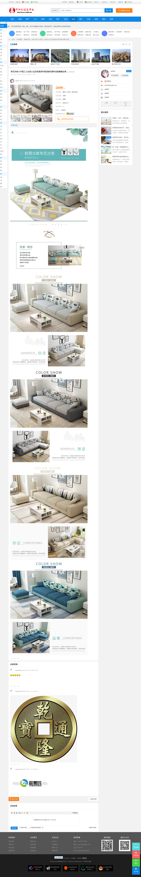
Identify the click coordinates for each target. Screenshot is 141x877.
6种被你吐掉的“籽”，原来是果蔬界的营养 (125, 128)
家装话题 (34, 35)
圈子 (81, 19)
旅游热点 (49, 32)
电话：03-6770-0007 (80, 841)
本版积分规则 (92, 827)
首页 (12, 19)
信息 (50, 19)
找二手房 (26, 32)
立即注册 (53, 820)
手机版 (73, 858)
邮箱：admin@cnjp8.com (82, 844)
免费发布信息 (125, 10)
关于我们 (11, 841)
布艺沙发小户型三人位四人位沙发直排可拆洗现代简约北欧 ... (51, 39)
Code (25, 813)
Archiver (67, 858)
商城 (20, 19)
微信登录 (89, 2)
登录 (48, 820)
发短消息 (125, 75)
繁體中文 (120, 2)
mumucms (18, 670)
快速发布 (104, 2)
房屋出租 (34, 32)
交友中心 (65, 35)
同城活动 (33, 850)
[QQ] (59, 858)
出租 (88, 19)
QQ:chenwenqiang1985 (81, 850)
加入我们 (11, 847)
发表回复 (14, 828)
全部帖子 (55, 10)
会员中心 (96, 2)
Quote (22, 813)
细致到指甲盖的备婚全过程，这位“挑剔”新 (125, 156)
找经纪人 (19, 35)
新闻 (42, 19)
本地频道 (19, 39)
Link (19, 813)
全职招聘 (119, 32)
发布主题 (14, 799)
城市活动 (49, 35)
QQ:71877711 (78, 847)
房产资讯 (57, 32)
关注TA (129, 71)
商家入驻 (55, 847)
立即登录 (64, 2)
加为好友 (115, 75)
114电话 (95, 32)
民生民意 (57, 35)
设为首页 (11, 2)
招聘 (96, 19)
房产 (27, 19)
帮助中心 (11, 844)
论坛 (73, 19)
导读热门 (111, 35)
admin (17, 81)
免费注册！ (72, 2)
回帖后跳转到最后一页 (37, 827)
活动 (65, 19)
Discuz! (60, 861)
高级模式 (75, 813)
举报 (18, 658)
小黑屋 (79, 858)
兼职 (104, 19)
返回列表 (94, 799)
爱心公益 (96, 35)
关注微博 (26, 2)
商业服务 (33, 847)
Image (17, 813)
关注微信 (35, 2)
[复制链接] (72, 72)
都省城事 (65, 32)
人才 (35, 19)
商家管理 (55, 850)
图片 (58, 19)
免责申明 (11, 850)
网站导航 (112, 2)
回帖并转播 (24, 827)
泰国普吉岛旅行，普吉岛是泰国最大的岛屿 (126, 137)
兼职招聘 (111, 32)
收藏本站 (17, 2)
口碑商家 (80, 32)
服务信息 (80, 35)
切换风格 (129, 2)
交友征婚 (33, 844)
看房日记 (26, 35)
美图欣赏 (88, 35)
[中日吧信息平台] (21, 10)
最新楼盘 (19, 32)
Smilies (27, 813)
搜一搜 (108, 10)
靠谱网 (84, 858)
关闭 (6, 22)
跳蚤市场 (88, 32)
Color (14, 813)
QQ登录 (81, 2)
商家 (111, 19)
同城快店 (55, 844)
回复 (14, 658)
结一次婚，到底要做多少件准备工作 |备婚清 (126, 147)
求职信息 (127, 32)
